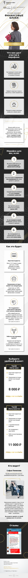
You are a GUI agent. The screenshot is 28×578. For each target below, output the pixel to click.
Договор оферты (7, 566)
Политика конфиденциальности (11, 568)
